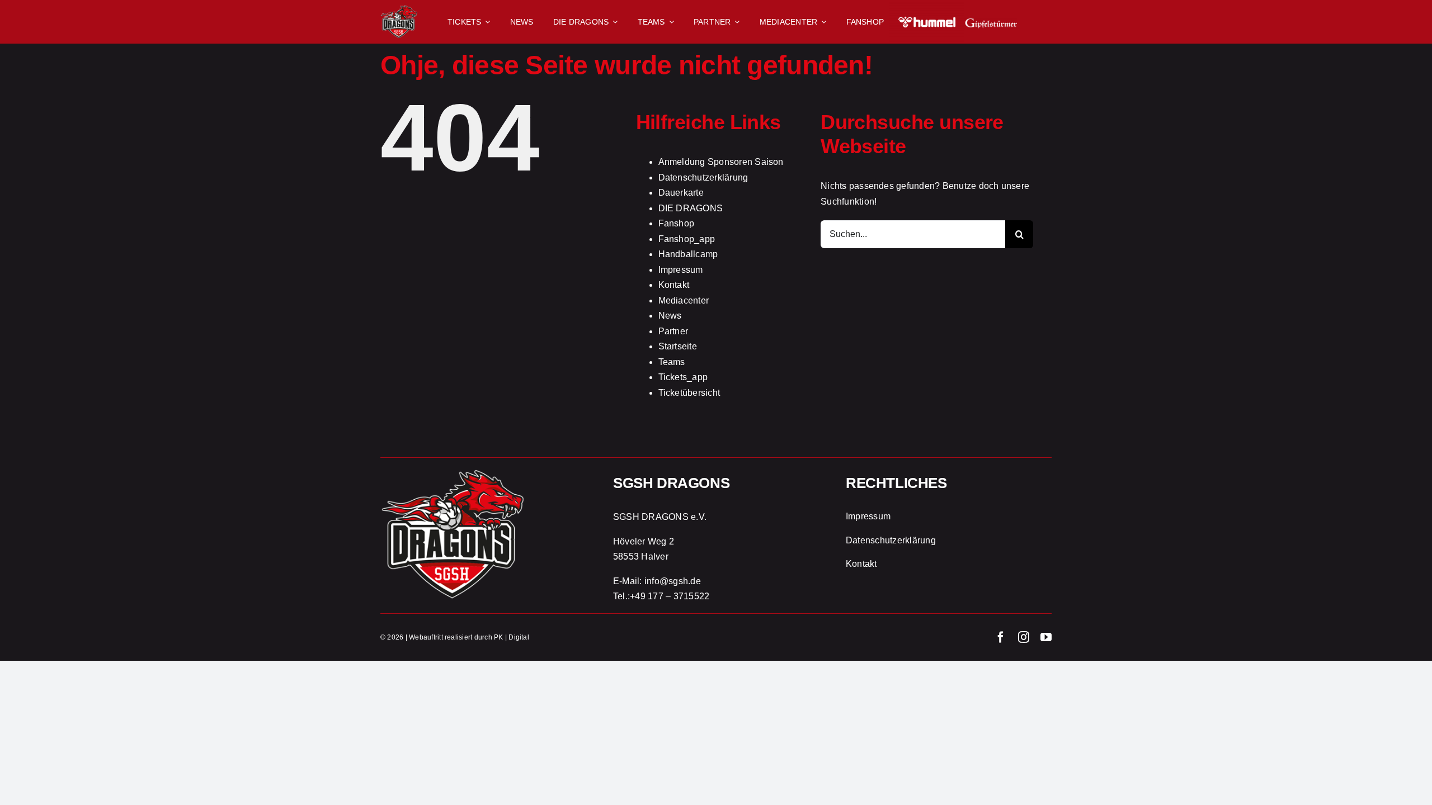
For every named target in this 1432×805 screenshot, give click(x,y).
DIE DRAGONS (690, 208)
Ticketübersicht (689, 392)
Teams (671, 362)
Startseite (677, 346)
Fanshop (676, 223)
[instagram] (1023, 637)
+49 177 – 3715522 (669, 596)
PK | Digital (511, 637)
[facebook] (1000, 637)
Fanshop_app (686, 239)
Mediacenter (683, 300)
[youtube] (1046, 637)
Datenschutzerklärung (703, 177)
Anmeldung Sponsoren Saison (721, 162)
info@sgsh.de (672, 581)
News (670, 315)
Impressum (680, 269)
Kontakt (674, 285)
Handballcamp (688, 254)
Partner (673, 331)
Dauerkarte (681, 192)
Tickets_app (683, 377)
